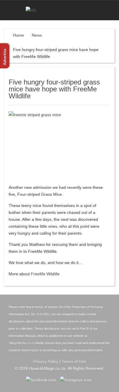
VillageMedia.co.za (22, 343)
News (37, 35)
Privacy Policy (45, 361)
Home (18, 35)
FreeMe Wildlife (45, 274)
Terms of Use (74, 361)
